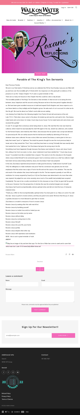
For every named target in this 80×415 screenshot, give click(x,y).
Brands (20, 20)
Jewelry (39, 20)
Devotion (40, 261)
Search (4, 359)
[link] (40, 245)
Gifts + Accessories (53, 20)
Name (7, 280)
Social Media (39, 23)
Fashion (30, 20)
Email (43, 280)
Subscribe (62, 335)
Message (9, 289)
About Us (68, 20)
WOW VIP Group (7, 362)
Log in (63, 7)
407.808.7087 (45, 359)
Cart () (70, 7)
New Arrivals (11, 20)
